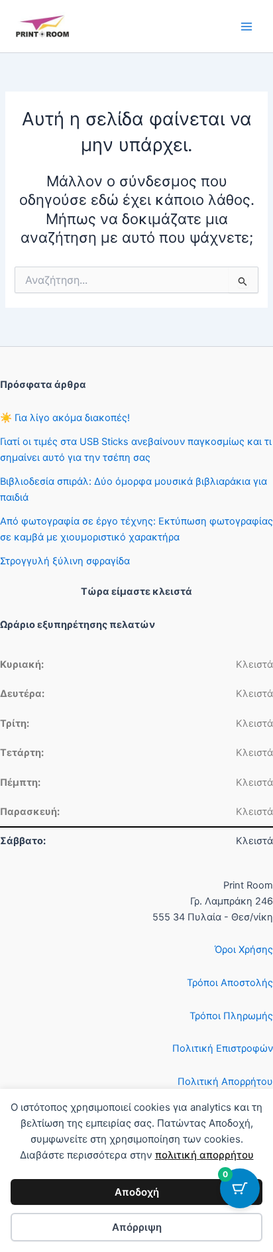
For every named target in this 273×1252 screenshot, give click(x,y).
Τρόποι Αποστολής (230, 983)
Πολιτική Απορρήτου (225, 1082)
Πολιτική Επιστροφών (222, 1048)
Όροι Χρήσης (244, 950)
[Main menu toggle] (246, 26)
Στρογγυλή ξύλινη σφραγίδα (65, 561)
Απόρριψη (137, 1227)
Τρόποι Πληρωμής (231, 1016)
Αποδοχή (137, 1192)
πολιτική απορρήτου (204, 1155)
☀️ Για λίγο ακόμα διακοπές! (65, 418)
